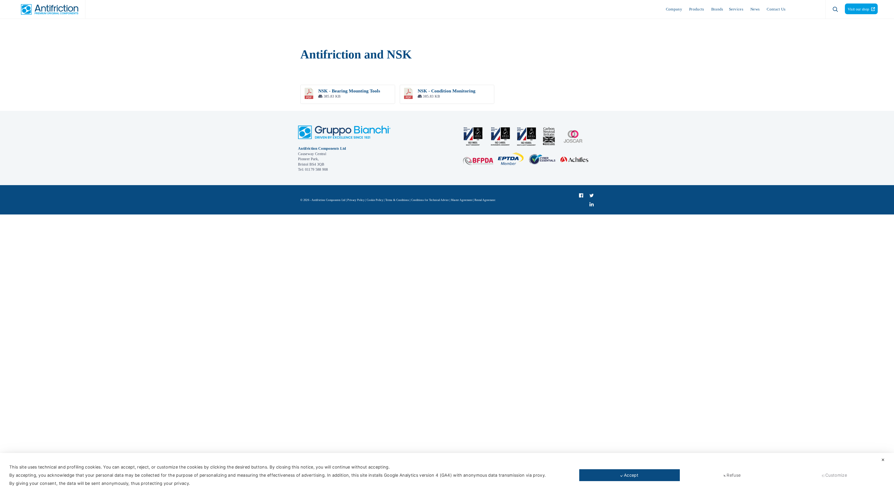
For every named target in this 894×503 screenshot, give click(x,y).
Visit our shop (859, 9)
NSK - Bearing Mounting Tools (349, 90)
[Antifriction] (47, 9)
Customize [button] (836, 475)
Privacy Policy (355, 200)
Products (696, 9)
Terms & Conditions (397, 200)
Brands (717, 9)
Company (674, 9)
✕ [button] (883, 459)
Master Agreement (461, 200)
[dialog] (447, 478)
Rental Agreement (484, 200)
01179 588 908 (316, 169)
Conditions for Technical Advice (430, 200)
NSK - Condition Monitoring (446, 90)
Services (736, 9)
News (755, 9)
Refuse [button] (734, 475)
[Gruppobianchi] (344, 138)
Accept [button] (631, 475)
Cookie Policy (375, 200)
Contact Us (776, 9)
